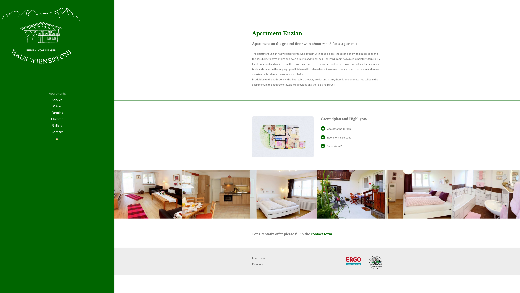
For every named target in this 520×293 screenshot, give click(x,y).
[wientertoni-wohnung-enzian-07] (351, 217)
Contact (57, 132)
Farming (57, 112)
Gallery (57, 125)
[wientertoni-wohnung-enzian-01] (148, 217)
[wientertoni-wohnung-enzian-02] (216, 217)
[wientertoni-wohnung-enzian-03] (283, 217)
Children (57, 119)
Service (57, 100)
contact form (321, 234)
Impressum (258, 257)
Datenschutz (259, 264)
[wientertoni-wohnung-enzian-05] (486, 217)
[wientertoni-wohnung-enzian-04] (418, 217)
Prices (57, 106)
